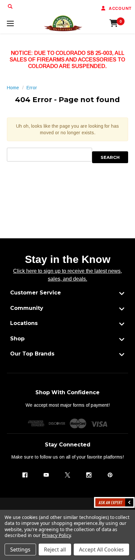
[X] (67, 475)
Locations (24, 323)
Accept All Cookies (101, 549)
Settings (20, 549)
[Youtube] (46, 475)
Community (26, 308)
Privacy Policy (56, 535)
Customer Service (35, 293)
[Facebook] (25, 475)
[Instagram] (89, 475)
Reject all (55, 549)
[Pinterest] (110, 475)
